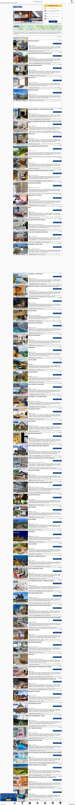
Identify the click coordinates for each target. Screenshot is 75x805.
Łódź (14, 397)
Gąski (14, 569)
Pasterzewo (15, 274)
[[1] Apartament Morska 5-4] (20, 46)
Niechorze (15, 741)
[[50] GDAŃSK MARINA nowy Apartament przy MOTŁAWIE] (20, 671)
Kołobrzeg (15, 208)
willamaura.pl (37, 1)
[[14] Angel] (20, 212)
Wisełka (15, 409)
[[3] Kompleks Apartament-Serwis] (20, 70)
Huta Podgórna (16, 373)
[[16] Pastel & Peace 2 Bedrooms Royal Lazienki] (20, 237)
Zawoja (15, 471)
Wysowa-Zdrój (16, 360)
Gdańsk (15, 245)
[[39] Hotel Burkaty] (20, 536)
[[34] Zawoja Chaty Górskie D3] (20, 475)
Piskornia (15, 54)
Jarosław (15, 655)
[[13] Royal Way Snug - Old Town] (20, 200)
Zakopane (15, 311)
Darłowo (15, 41)
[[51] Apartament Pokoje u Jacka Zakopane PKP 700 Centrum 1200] (20, 684)
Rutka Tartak (16, 348)
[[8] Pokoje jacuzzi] (20, 139)
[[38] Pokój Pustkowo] (20, 524)
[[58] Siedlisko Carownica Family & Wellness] (20, 770)
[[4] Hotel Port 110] (20, 83)
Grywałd (15, 716)
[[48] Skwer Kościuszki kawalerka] (20, 647)
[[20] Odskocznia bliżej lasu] (20, 303)
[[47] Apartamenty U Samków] (20, 635)
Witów (15, 704)
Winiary (15, 110)
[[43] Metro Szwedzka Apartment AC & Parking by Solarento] (20, 586)
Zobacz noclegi (57, 43)
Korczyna (15, 299)
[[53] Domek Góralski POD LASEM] (20, 708)
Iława (14, 78)
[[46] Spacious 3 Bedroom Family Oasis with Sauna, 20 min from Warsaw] (20, 622)
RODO (5, 798)
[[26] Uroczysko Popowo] (20, 377)
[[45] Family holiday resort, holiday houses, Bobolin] (20, 610)
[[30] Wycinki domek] (20, 426)
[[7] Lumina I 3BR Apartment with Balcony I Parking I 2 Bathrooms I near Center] (20, 126)
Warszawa (15, 122)
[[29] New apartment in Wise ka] (20, 414)
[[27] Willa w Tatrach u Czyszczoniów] (20, 389)
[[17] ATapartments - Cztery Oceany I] (20, 249)
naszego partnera (41, 51)
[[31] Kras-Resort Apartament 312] (20, 438)
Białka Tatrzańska (16, 532)
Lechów (15, 765)
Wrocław (15, 220)
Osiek (14, 422)
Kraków (15, 66)
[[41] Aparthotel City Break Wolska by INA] (20, 561)
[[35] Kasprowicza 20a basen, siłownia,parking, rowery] (20, 487)
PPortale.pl (4, 804)
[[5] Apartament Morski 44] (20, 95)
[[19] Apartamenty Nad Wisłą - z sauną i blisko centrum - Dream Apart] (20, 291)
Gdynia (15, 643)
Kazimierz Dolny (16, 778)
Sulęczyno (15, 147)
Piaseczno (15, 618)
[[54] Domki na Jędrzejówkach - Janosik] (20, 721)
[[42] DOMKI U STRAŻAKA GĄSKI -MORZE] (20, 573)
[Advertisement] (37, 264)
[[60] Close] (20, 794)
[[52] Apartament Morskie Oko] (20, 696)
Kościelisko (15, 385)
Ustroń (15, 287)
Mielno (15, 159)
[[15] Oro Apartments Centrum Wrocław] (20, 225)
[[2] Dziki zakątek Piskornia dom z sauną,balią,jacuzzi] (20, 58)
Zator (14, 134)
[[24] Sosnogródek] (20, 352)
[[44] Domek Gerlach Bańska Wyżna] (20, 598)
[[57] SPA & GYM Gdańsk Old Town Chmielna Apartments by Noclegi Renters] (20, 757)
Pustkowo (15, 520)
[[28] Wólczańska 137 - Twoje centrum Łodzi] (20, 401)
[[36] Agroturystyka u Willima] (20, 500)
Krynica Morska (16, 508)
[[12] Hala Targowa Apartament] (20, 188)
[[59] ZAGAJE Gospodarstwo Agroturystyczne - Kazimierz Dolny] (20, 782)
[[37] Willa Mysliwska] (20, 512)
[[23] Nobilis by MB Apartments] (20, 340)
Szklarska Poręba (16, 434)
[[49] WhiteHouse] (20, 659)
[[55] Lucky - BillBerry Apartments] (20, 733)
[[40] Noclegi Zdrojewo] (20, 549)
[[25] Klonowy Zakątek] (20, 365)
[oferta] (16, 50)
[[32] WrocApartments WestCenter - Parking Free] (20, 451)
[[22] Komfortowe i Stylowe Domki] (20, 328)
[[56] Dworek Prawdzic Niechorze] (20, 745)
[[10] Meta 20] (20, 163)
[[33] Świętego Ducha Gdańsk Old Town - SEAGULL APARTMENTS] (20, 463)
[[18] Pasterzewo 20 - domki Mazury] (20, 279)
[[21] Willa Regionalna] (20, 315)
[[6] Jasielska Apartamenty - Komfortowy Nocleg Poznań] (20, 114)
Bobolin (15, 606)
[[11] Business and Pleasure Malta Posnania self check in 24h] (20, 175)
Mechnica (15, 495)
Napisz (74, 804)
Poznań (15, 171)
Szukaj (53, 21)
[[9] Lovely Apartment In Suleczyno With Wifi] (20, 151)
